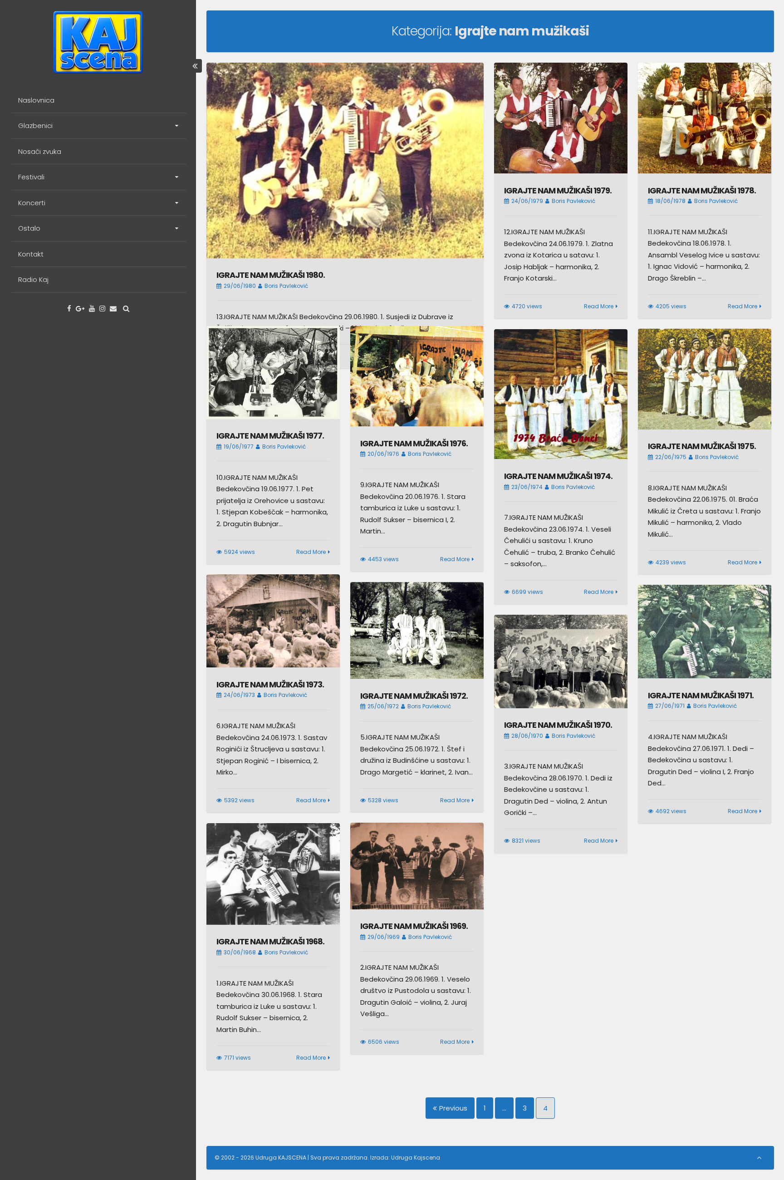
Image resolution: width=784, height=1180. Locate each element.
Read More (598, 306)
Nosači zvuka (39, 151)
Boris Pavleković (286, 286)
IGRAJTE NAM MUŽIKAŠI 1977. (270, 435)
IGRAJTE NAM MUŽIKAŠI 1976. (414, 443)
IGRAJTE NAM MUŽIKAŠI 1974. (558, 476)
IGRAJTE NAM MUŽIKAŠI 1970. (558, 725)
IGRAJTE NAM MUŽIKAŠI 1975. (702, 446)
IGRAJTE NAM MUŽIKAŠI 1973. (270, 684)
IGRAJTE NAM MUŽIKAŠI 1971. (701, 695)
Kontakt (31, 254)
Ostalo (29, 228)
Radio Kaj (33, 279)
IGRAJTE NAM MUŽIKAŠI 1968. (270, 941)
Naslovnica (36, 100)
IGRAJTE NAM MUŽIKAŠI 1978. (702, 190)
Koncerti (31, 202)
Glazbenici (35, 125)
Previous (453, 1108)
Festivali (31, 177)
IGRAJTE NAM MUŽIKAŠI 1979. (558, 190)
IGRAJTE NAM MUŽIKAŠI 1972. (414, 695)
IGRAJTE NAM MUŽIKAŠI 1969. (414, 926)
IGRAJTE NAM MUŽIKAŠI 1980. (270, 275)
